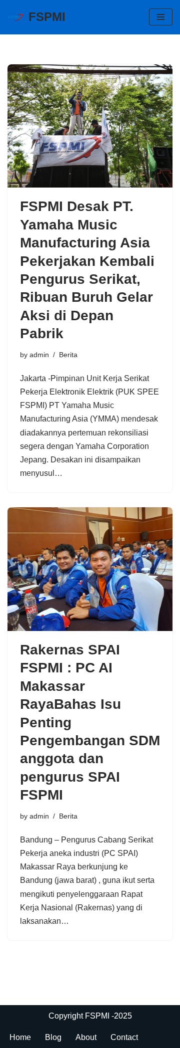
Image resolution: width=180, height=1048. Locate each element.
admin (39, 355)
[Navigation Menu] (160, 16)
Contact (124, 1037)
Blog (53, 1037)
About (86, 1037)
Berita (68, 355)
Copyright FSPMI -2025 (90, 1016)
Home (20, 1037)
